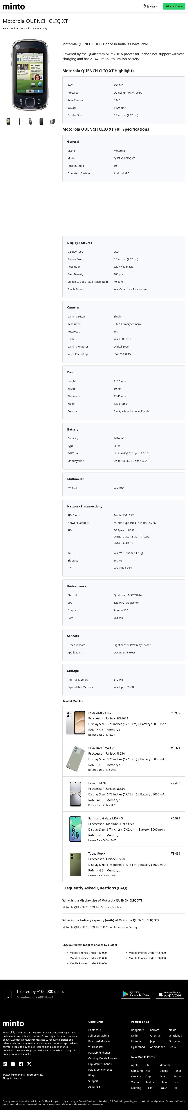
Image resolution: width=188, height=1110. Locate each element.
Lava (176, 1082)
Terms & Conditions (87, 1101)
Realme (150, 1082)
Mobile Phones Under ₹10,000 (88, 952)
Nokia (148, 1087)
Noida (172, 1030)
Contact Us (95, 1030)
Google (164, 1070)
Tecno (177, 1076)
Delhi (134, 1035)
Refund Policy (118, 1101)
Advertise (94, 1086)
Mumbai (136, 1041)
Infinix (163, 1082)
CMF (148, 1065)
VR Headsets (96, 1047)
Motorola (165, 1065)
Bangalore (137, 1030)
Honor (177, 1070)
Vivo (147, 1070)
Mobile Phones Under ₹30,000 (147, 958)
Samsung (137, 1070)
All (175, 1087)
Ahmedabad (157, 1047)
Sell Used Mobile (98, 1035)
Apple (134, 1065)
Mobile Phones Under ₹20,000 (88, 963)
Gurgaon (174, 1041)
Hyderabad (138, 1047)
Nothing (136, 1087)
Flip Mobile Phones (100, 1064)
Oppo (148, 1076)
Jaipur (154, 1041)
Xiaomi (135, 1082)
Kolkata (154, 1030)
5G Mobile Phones (99, 1052)
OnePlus (136, 1076)
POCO (163, 1087)
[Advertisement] (123, 210)
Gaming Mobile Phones (102, 1058)
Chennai (155, 1035)
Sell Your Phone (174, 6)
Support (93, 1081)
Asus (162, 1076)
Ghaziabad (175, 1035)
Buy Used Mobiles (99, 1041)
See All (173, 1047)
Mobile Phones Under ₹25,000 (147, 952)
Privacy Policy (103, 1101)
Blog (91, 1075)
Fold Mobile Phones (100, 1069)
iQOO (177, 1065)
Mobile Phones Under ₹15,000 (88, 958)
